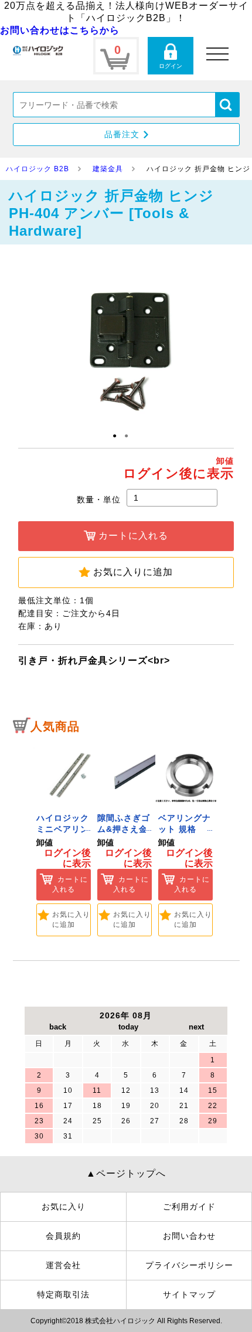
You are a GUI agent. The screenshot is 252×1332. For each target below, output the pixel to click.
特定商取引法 (63, 1294)
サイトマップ (189, 1294)
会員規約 (63, 1236)
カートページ (116, 55)
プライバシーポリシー (189, 1265)
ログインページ (170, 55)
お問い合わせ (189, 1236)
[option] (63, 838)
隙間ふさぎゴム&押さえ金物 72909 (123, 829)
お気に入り (64, 1206)
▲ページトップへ (126, 1173)
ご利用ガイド (189, 1206)
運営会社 (63, 1265)
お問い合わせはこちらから (60, 30)
